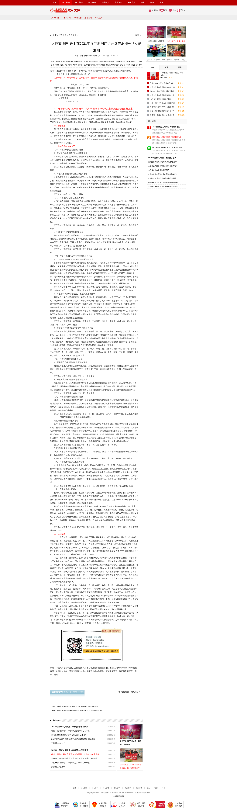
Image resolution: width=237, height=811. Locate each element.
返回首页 (138, 35)
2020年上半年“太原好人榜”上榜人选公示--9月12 (162, 91)
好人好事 (92, 3)
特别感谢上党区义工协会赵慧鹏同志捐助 (163, 182)
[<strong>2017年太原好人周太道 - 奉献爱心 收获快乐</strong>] (131, 731)
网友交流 (132, 3)
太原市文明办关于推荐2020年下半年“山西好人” (162, 87)
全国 (161, 3)
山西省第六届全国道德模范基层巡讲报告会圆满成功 (73, 739)
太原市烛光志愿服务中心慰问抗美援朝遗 (163, 174)
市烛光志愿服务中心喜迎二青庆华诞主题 (167, 147)
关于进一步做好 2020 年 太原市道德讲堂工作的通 (162, 115)
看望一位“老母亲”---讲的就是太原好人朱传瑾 (70, 731)
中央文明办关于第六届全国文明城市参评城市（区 (162, 103)
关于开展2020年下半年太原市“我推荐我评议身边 (162, 107)
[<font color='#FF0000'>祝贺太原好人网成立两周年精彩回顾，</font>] (175, 31)
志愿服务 (118, 3)
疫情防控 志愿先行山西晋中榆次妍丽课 (162, 178)
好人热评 (99, 18)
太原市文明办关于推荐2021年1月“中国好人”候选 (162, 95)
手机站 (182, 10)
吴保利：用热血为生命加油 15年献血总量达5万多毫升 (74, 758)
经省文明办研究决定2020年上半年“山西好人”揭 (162, 111)
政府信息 (78, 18)
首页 (55, 3)
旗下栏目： (56, 18)
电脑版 (115, 796)
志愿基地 (88, 18)
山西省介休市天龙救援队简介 (158, 170)
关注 (166, 67)
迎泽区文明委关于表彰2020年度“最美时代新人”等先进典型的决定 (80, 711)
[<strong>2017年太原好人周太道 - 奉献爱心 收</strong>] (156, 31)
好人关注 (79, 3)
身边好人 (105, 3)
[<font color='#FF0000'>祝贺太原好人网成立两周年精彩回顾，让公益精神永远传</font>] (131, 755)
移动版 (121, 796)
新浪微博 (155, 10)
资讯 (152, 67)
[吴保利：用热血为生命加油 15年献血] (156, 50)
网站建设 (146, 793)
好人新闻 (66, 3)
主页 (55, 35)
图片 (143, 3)
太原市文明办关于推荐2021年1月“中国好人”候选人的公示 (77, 706)
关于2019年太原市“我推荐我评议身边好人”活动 (162, 83)
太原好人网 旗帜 (58, 767)
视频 (152, 3)
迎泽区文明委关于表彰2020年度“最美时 (162, 162)
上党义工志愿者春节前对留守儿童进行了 (163, 166)
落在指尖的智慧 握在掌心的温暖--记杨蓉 (68, 735)
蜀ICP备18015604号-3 (126, 793)
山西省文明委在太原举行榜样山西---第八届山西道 (161, 99)
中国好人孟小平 (58, 743)
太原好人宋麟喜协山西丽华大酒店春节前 (163, 187)
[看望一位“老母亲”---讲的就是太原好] (175, 50)
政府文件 (67, 18)
